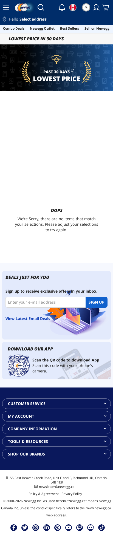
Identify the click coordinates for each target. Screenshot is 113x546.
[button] (56, 20)
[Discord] (90, 527)
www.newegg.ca (98, 508)
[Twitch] (79, 527)
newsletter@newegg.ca (57, 487)
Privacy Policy (71, 493)
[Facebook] (13, 527)
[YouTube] (68, 527)
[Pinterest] (57, 527)
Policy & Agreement (44, 493)
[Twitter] (24, 527)
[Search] (40, 7)
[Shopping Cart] (106, 7)
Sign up (96, 302)
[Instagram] (35, 527)
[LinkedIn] (46, 527)
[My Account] (96, 7)
